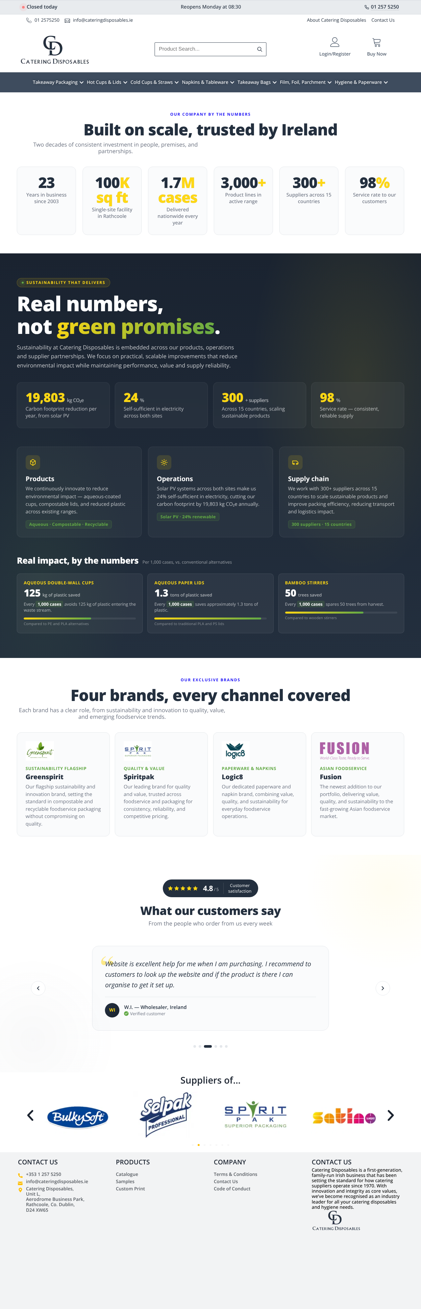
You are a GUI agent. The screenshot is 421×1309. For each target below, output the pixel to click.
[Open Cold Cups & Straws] (176, 82)
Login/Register (335, 54)
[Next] (383, 988)
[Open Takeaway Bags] (274, 82)
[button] (30, 1115)
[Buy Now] (377, 42)
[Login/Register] (335, 42)
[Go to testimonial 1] (194, 1046)
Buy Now (376, 54)
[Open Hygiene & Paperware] (386, 82)
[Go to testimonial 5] (221, 1046)
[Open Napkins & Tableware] (232, 82)
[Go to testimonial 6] (226, 1046)
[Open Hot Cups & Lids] (125, 82)
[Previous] (38, 988)
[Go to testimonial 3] (205, 1046)
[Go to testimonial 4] (213, 1046)
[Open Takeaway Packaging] (81, 82)
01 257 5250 (385, 7)
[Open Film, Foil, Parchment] (329, 82)
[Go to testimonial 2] (200, 1046)
